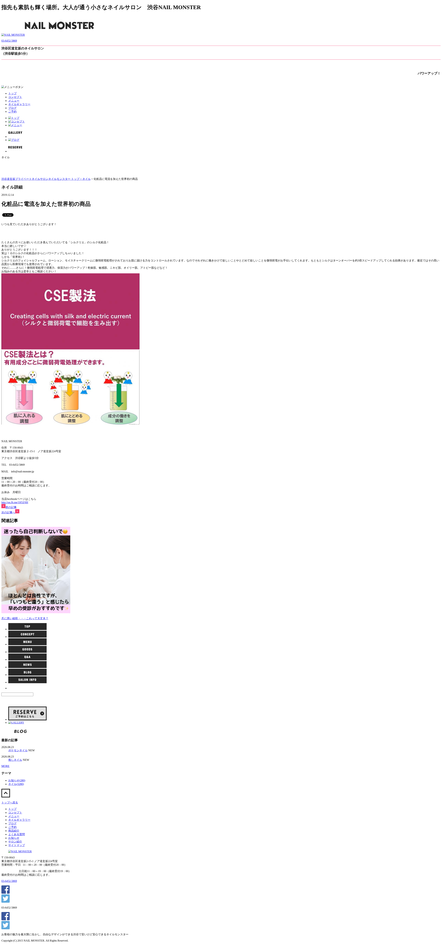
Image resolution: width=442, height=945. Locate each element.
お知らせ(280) (16, 780)
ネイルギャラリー (19, 104)
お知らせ (13, 837)
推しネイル (15, 759)
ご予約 (12, 111)
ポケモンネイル (18, 750)
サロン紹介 (15, 841)
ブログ (12, 107)
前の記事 (11, 507)
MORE (5, 766)
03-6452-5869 (9, 40)
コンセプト (15, 97)
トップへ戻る (9, 802)
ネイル (86, 178)
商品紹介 (13, 830)
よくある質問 (16, 834)
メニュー (13, 100)
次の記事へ (8, 512)
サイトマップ (16, 845)
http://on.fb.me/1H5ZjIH (14, 502)
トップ (12, 93)
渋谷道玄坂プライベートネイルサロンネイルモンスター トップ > (41, 178)
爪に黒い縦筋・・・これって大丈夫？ (24, 618)
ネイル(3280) (16, 784)
